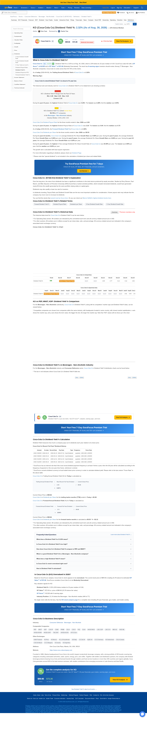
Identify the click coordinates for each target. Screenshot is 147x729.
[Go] (135, 24)
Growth (16, 47)
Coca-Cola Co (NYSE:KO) (64, 16)
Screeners (24, 7)
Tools (63, 7)
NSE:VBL (121, 629)
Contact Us (96, 695)
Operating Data (18, 33)
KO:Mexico (54, 639)
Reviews (77, 7)
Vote (125, 20)
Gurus (33, 7)
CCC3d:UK (82, 639)
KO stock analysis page (70, 600)
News (56, 7)
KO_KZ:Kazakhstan (64, 639)
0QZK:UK (89, 639)
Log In (113, 7)
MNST (40, 629)
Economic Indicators (59, 698)
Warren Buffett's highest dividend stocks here (97, 198)
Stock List (29, 698)
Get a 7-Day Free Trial (67, 281)
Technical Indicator (19, 88)
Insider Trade (49, 698)
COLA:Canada (120, 639)
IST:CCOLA (74, 632)
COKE (56, 629)
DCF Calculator (79, 698)
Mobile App (64, 695)
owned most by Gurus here (59, 198)
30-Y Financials (22, 20)
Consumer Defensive (31, 16)
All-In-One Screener (108, 695)
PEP (35, 629)
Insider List (42, 698)
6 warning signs (93, 66)
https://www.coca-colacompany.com (61, 650)
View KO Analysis (119, 679)
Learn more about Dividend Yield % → (121, 534)
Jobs (42, 695)
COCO (74, 629)
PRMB (62, 629)
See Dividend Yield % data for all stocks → (84, 689)
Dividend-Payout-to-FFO (22, 72)
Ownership (105, 20)
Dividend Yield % (86, 16)
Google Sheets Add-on (114, 698)
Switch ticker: (119, 24)
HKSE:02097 (47, 632)
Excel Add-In (103, 698)
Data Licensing (86, 7)
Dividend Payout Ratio (22, 67)
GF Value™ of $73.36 (56, 66)
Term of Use (48, 695)
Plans (97, 698)
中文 (101, 695)
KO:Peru (46, 639)
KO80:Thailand (38, 639)
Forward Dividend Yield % (23, 75)
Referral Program (73, 695)
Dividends (17, 54)
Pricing (70, 7)
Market (48, 7)
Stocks (21, 16)
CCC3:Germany (99, 639)
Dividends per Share (49, 132)
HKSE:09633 (91, 629)
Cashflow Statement (19, 84)
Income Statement (19, 77)
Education (127, 7)
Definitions (76, 16)
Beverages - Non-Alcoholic (46, 16)
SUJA (83, 629)
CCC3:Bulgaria (48, 642)
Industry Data (70, 698)
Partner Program (83, 695)
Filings (72, 20)
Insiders (41, 7)
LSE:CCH (107, 629)
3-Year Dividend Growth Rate (94, 204)
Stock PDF (98, 20)
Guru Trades (49, 20)
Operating (113, 20)
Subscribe (105, 7)
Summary (14, 20)
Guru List (35, 698)
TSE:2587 (55, 632)
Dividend (41, 20)
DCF (36, 20)
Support (136, 7)
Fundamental (18, 36)
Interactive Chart (64, 20)
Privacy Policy (56, 695)
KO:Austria (58, 642)
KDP (45, 629)
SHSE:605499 (38, 632)
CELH (68, 629)
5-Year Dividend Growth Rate (115, 204)
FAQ (91, 695)
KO (49, 64)
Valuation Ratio (18, 40)
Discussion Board (89, 698)
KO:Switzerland (110, 639)
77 (57, 113)
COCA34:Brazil (38, 642)
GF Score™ (40, 593)
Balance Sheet (18, 81)
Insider (56, 20)
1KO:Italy (74, 639)
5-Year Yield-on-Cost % (22, 65)
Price (15, 50)
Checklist (119, 20)
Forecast (31, 20)
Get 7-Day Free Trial (109, 12)
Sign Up (119, 7)
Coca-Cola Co (37, 63)
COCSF (51, 629)
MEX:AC (115, 629)
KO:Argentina (66, 642)
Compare (90, 20)
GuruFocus (13, 16)
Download (114, 212)
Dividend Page (76, 153)
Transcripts (79, 20)
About (38, 695)
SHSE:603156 (64, 632)
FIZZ (79, 629)
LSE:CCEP (100, 629)
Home (16, 7)
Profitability (17, 43)
